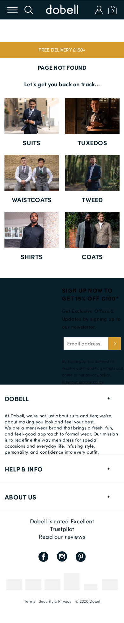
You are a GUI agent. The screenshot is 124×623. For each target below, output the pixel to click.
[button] (62, 50)
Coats (92, 256)
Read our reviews (62, 536)
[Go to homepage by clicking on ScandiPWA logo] (62, 9)
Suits (31, 142)
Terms (29, 601)
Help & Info (24, 468)
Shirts (32, 256)
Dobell (17, 398)
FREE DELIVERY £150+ (61, 49)
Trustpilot (62, 529)
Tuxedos (92, 142)
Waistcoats (32, 199)
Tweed (92, 199)
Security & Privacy (55, 601)
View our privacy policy (82, 381)
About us (20, 496)
